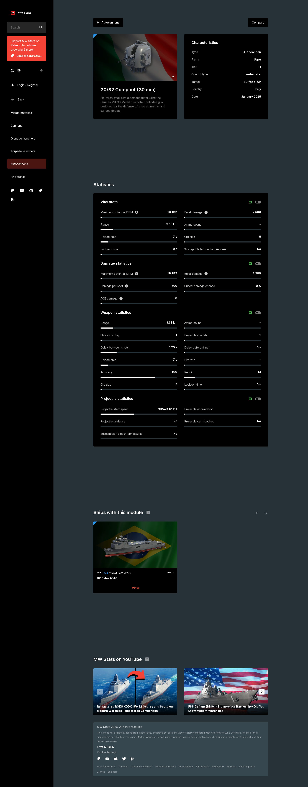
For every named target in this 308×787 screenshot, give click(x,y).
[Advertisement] (180, 151)
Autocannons (186, 766)
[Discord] (31, 190)
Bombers (112, 771)
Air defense (202, 766)
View (135, 588)
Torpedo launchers (165, 766)
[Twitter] (40, 190)
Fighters (231, 766)
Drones (101, 771)
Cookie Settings (107, 752)
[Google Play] (12, 199)
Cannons (123, 766)
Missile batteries (106, 766)
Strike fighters (247, 766)
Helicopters (218, 766)
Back (20, 99)
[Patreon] (12, 190)
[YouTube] (22, 190)
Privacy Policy (105, 746)
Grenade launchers (141, 766)
